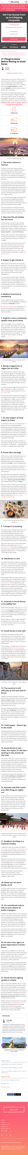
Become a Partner (5, 1124)
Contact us (3, 1122)
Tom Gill (7, 69)
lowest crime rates (16, 648)
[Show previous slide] (2, 1045)
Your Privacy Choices (6, 1128)
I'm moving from (14, 25)
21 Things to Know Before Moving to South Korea (13, 53)
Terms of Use (4, 1130)
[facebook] (1, 1135)
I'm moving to (14, 31)
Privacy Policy (4, 1126)
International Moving (11, 51)
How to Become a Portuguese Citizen (10, 1080)
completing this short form (18, 1002)
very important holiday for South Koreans (13, 849)
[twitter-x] (6, 1135)
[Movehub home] (14, 2)
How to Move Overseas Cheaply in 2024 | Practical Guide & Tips (13, 1071)
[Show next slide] (26, 1045)
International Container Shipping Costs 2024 (11, 1067)
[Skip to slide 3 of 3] (16, 1055)
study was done (5, 583)
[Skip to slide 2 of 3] (14, 1055)
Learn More (18, 10)
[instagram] (10, 1135)
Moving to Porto (5, 1083)
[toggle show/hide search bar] (1, 1)
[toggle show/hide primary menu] (26, 1)
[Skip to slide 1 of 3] (12, 1055)
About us (3, 1120)
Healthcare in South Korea (8, 306)
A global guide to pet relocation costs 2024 (11, 1064)
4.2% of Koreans (17, 250)
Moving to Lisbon (5, 1087)
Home (2, 51)
